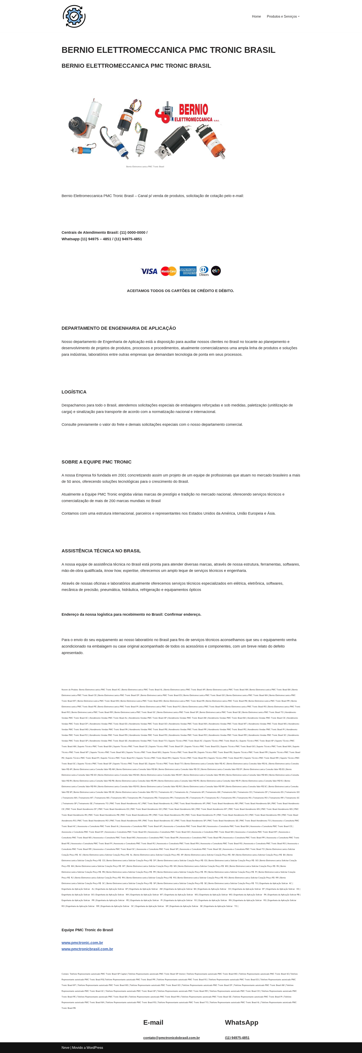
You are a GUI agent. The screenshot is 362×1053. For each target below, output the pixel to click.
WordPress (95, 1047)
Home (256, 16)
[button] (299, 16)
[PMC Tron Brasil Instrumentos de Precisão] (74, 16)
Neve (66, 1047)
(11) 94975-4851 (237, 1038)
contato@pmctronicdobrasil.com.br (171, 1038)
